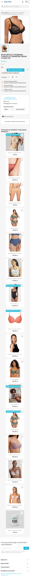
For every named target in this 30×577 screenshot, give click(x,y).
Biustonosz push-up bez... (15, 329)
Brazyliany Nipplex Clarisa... (15, 203)
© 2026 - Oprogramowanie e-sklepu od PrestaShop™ (11, 574)
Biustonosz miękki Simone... (15, 152)
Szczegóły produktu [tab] (10, 98)
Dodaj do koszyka (15, 70)
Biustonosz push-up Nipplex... (15, 505)
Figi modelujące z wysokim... (15, 253)
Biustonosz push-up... (15, 455)
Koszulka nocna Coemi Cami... (15, 354)
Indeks (5, 101)
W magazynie (7, 103)
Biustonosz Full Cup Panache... (15, 480)
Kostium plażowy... (15, 303)
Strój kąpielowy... (15, 228)
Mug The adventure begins (15, 530)
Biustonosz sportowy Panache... (15, 278)
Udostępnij (8, 77)
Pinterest (16, 77)
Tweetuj (12, 77)
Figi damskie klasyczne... (15, 178)
